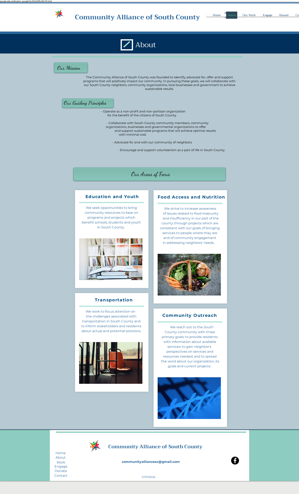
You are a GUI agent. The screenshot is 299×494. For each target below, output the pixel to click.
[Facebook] (235, 461)
